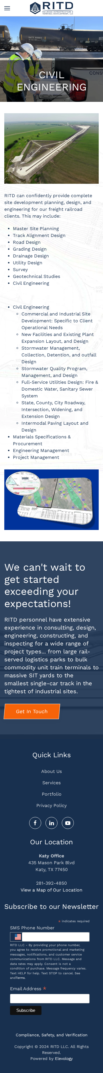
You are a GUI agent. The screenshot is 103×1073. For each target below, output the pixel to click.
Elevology (64, 1058)
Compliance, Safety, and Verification (52, 1035)
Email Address (28, 989)
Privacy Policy (51, 805)
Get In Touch (32, 711)
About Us (51, 771)
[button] (7, 8)
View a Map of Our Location (51, 890)
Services (51, 782)
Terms (20, 978)
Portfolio (52, 794)
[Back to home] (51, 8)
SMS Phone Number (32, 927)
